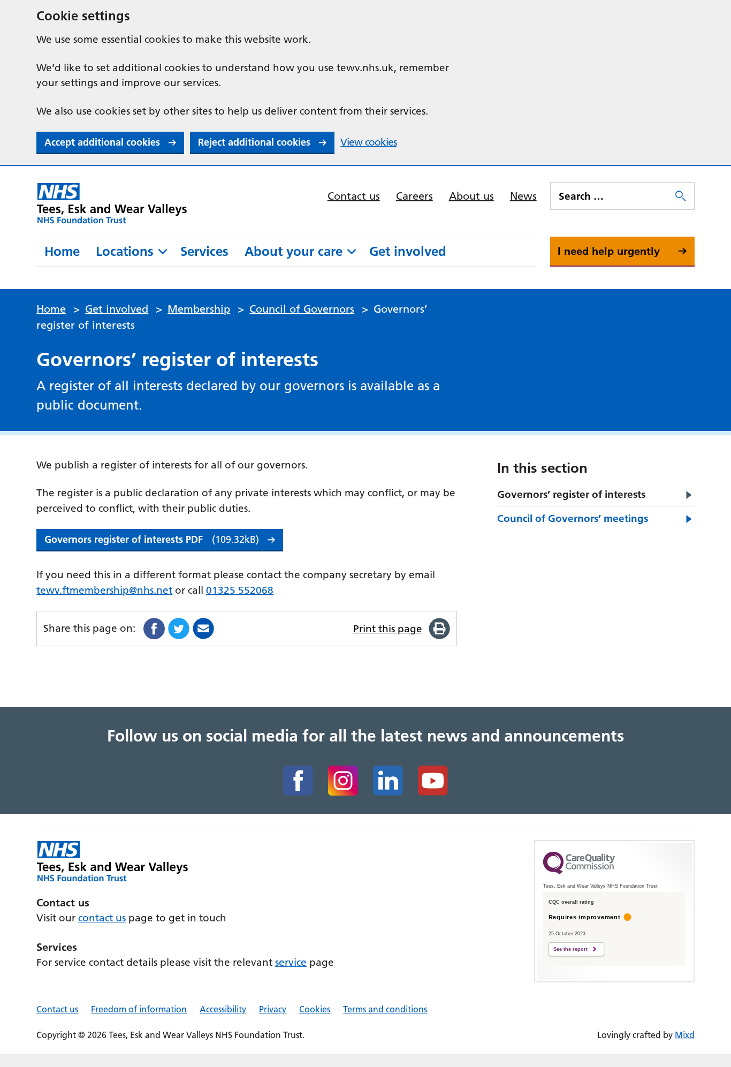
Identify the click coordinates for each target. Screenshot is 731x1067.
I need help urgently (609, 251)
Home (62, 251)
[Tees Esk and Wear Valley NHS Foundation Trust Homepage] (112, 203)
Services (204, 251)
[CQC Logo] (579, 871)
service (291, 962)
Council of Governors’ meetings (572, 518)
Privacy (272, 1009)
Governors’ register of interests (571, 494)
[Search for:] (611, 196)
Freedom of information (139, 1009)
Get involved (407, 251)
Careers (414, 196)
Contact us (354, 196)
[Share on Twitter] (178, 628)
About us (471, 196)
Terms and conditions (385, 1009)
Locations (125, 251)
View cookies (368, 142)
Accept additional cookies (102, 142)
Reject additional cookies (254, 142)
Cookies (314, 1009)
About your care (293, 251)
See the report (570, 949)
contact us (102, 918)
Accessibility (223, 1009)
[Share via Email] (203, 628)
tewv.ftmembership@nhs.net (104, 590)
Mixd (685, 1035)
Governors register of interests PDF (151, 539)
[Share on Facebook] (154, 628)
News (523, 196)
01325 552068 (239, 590)
